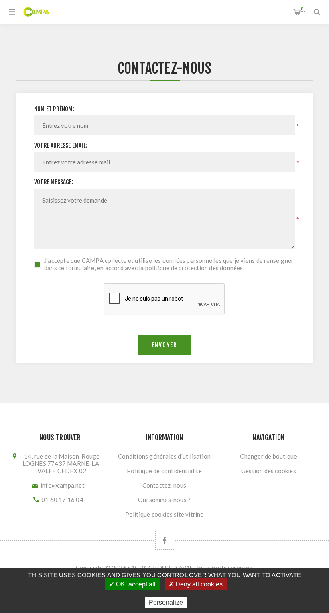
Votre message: (53, 182)
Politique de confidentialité (164, 470)
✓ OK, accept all (132, 584)
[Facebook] (164, 540)
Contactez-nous (164, 485)
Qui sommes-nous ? (164, 499)
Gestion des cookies (268, 470)
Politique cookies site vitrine (164, 514)
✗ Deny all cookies (196, 584)
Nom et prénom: (54, 109)
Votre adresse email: (60, 145)
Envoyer (164, 345)
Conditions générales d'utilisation (164, 456)
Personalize (166, 602)
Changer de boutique (268, 456)
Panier (302, 8)
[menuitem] (164, 456)
